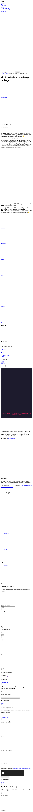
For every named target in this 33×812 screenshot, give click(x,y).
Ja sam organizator (15, 697)
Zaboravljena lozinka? (6, 677)
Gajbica (2, 356)
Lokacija (3, 4)
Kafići (2, 362)
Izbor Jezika (3, 5)
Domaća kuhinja (5, 355)
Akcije (6, 73)
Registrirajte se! (4, 682)
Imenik (2, 7)
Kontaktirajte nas (5, 8)
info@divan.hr (11, 438)
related (2, 349)
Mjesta (2, 352)
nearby (5, 349)
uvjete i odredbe (17, 768)
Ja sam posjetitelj (5, 697)
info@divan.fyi (4, 717)
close (2, 1)
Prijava (2, 3)
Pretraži (17, 72)
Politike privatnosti (5, 9)
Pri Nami (3, 363)
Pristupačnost (4, 11)
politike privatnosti (25, 768)
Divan (2, 73)
